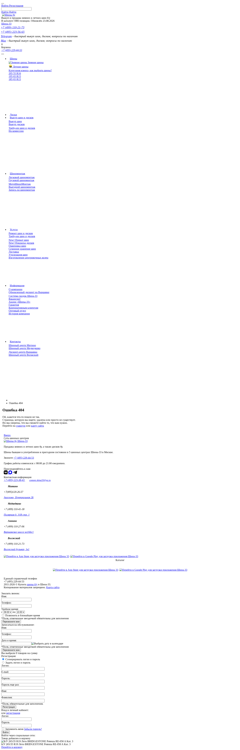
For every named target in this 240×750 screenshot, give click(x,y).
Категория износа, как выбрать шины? (30, 70)
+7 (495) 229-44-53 (11, 50)
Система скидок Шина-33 (23, 296)
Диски (13, 114)
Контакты (15, 341)
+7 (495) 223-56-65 (12, 31)
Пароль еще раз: (10, 684)
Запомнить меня (14, 729)
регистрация (13, 713)
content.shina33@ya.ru (40, 480)
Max (3, 40)
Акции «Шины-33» (19, 301)
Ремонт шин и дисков (21, 233)
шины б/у (32, 584)
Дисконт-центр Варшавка (23, 352)
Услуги (14, 229)
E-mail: (5, 672)
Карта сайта (52, 587)
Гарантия (14, 304)
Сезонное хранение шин (22, 248)
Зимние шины (35, 62)
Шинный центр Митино (22, 345)
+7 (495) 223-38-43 (14, 480)
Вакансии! (14, 299)
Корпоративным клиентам (23, 307)
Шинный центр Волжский (23, 355)
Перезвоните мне (11, 621)
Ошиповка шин (17, 246)
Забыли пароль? (33, 729)
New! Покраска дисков (21, 243)
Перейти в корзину (12, 747)
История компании (19, 313)
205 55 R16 (15, 73)
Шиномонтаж (17, 173)
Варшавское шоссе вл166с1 (19, 532)
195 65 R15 (15, 76)
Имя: (4, 596)
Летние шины (20, 66)
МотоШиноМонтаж (20, 184)
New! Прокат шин (19, 240)
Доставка (14, 251)
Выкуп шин (15, 121)
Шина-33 (6, 23)
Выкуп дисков (17, 124)
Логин (4, 716)
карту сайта (37, 425)
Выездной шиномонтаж (22, 187)
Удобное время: (9, 609)
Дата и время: (8, 640)
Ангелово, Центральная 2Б (18, 497)
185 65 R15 (15, 79)
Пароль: (5, 678)
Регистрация (9, 707)
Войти (5, 732)
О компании (15, 289)
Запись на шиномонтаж (22, 190)
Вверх (7, 435)
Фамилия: (6, 697)
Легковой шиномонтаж (22, 177)
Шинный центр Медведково (24, 348)
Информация (17, 285)
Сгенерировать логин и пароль (22, 659)
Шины (13, 58)
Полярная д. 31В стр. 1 (17, 514)
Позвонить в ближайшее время (22, 615)
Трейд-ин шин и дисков (22, 128)
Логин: (5, 665)
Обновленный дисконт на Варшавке (29, 292)
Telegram (6, 36)
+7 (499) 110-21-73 (12, 27)
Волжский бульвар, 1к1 (16, 549)
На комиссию (16, 131)
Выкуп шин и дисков (21, 117)
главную (20, 425)
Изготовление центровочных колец (28, 257)
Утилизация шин (18, 254)
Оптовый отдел (17, 310)
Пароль (5, 722)
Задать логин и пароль (17, 662)
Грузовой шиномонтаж (21, 180)
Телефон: (6, 602)
